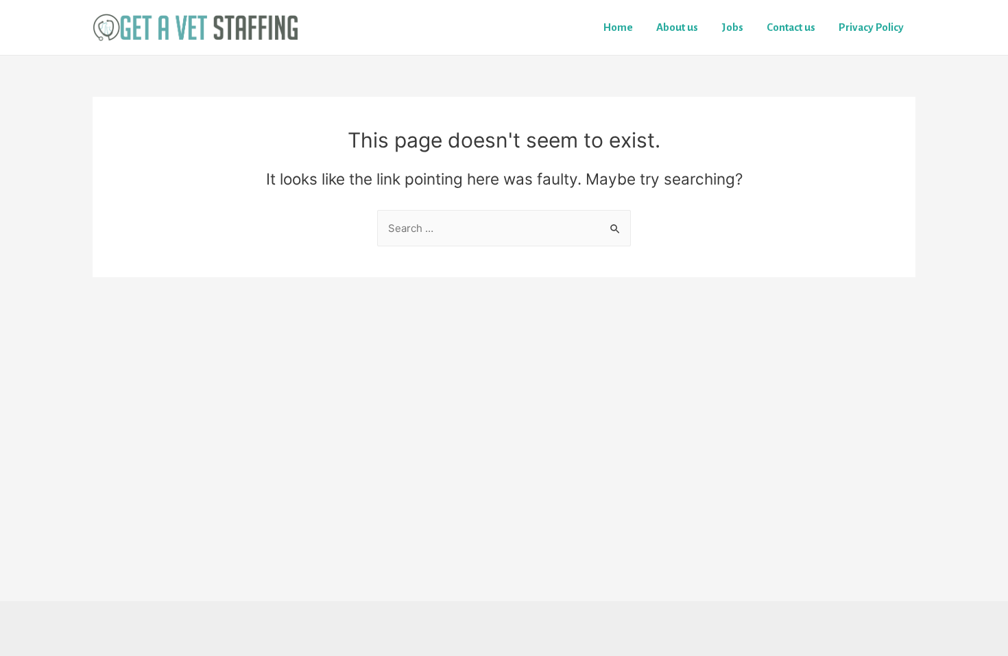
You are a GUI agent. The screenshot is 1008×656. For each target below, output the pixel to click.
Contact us (791, 27)
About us (677, 27)
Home (618, 27)
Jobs (732, 27)
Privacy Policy (871, 27)
